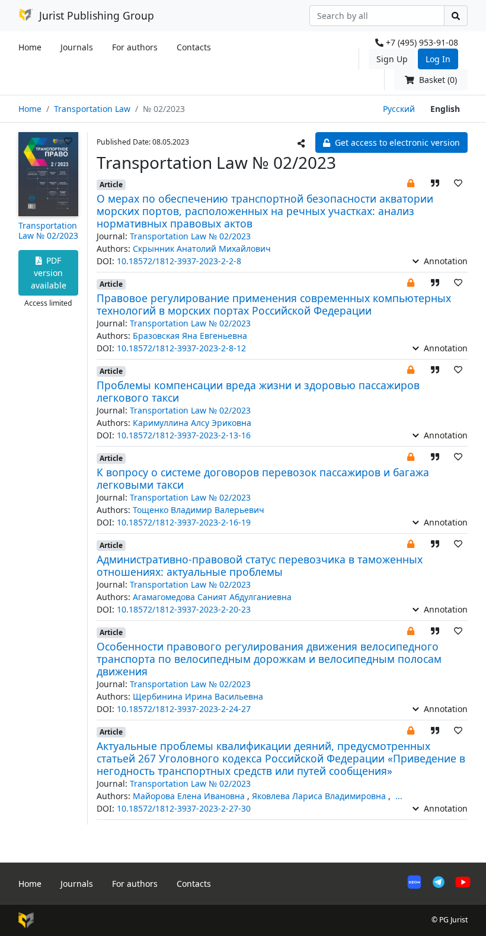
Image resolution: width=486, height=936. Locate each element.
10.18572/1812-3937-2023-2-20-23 (184, 609)
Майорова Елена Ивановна (190, 796)
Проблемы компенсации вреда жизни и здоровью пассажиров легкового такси (258, 391)
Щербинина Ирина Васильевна (198, 696)
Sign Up (392, 59)
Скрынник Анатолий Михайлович (202, 248)
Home (29, 47)
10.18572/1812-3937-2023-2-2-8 (179, 261)
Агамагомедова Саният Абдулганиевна (212, 596)
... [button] (398, 796)
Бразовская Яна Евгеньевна (190, 335)
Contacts (194, 47)
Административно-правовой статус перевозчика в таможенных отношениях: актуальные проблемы (260, 565)
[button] (410, 183)
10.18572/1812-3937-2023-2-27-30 (184, 808)
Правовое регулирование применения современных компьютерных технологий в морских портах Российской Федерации (274, 304)
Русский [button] (399, 108)
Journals (76, 47)
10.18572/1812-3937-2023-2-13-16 (184, 435)
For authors (135, 47)
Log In (438, 59)
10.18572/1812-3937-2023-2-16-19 (184, 522)
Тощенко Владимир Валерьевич (198, 509)
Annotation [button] (444, 261)
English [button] (445, 108)
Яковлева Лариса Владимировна (320, 796)
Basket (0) (437, 79)
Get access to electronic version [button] (396, 142)
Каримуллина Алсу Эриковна (192, 422)
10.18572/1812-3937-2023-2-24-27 (184, 708)
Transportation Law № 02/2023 (48, 230)
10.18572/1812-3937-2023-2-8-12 (181, 348)
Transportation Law (92, 108)
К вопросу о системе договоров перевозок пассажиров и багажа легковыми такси (263, 478)
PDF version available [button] (48, 273)
